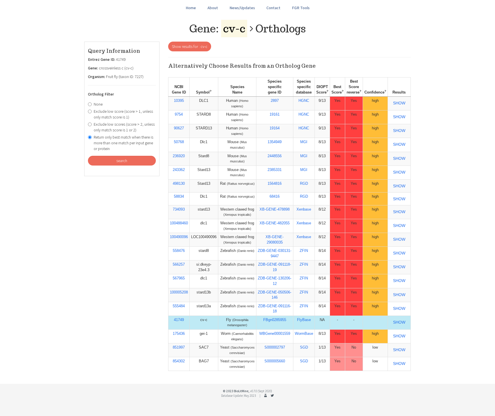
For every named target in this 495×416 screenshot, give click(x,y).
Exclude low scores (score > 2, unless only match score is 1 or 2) (124, 127)
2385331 (275, 170)
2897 (275, 100)
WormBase (304, 333)
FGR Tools (301, 7)
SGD (304, 347)
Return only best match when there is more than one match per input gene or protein (123, 143)
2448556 (275, 156)
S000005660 (274, 361)
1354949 (275, 142)
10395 (179, 100)
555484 (179, 306)
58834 (179, 196)
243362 (179, 170)
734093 (179, 209)
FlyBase (304, 320)
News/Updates (242, 7)
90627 (179, 128)
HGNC (303, 100)
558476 (179, 250)
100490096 (179, 237)
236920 (179, 156)
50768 (179, 142)
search (121, 160)
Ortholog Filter (101, 94)
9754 (179, 114)
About (212, 7)
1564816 (275, 183)
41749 (179, 320)
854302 (179, 361)
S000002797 (274, 347)
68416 (275, 196)
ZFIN (304, 250)
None (98, 104)
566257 (179, 264)
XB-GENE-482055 (275, 223)
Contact (273, 7)
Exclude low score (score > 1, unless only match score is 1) (123, 114)
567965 (179, 278)
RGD (304, 183)
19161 (275, 114)
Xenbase (303, 209)
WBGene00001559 (274, 333)
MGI (303, 142)
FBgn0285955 (274, 320)
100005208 (179, 292)
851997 (179, 347)
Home (191, 7)
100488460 (179, 223)
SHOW (399, 103)
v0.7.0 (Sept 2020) (261, 391)
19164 (275, 128)
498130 (179, 183)
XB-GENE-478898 (275, 209)
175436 (179, 333)
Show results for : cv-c (189, 46)
